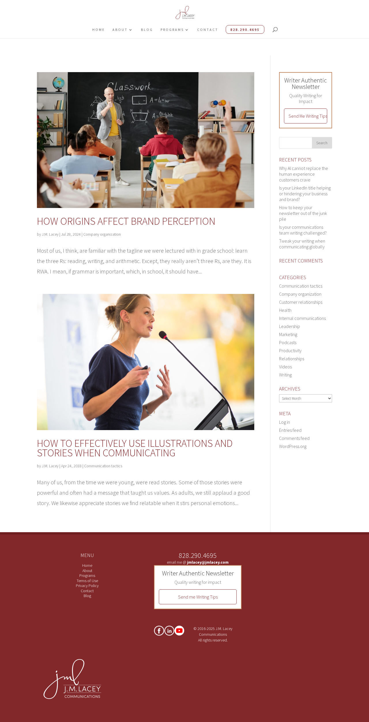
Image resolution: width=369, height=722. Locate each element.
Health (285, 310)
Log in (284, 422)
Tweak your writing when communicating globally (302, 244)
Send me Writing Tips (198, 597)
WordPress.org (292, 446)
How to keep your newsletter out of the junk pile (303, 213)
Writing (285, 375)
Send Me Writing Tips (308, 116)
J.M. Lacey (50, 234)
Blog (147, 29)
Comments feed (294, 438)
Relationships (291, 358)
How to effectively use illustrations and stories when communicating (135, 448)
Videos (285, 367)
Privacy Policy (87, 585)
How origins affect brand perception (126, 221)
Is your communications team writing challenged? (303, 230)
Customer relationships (300, 302)
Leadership (289, 326)
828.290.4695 (245, 29)
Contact (207, 29)
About (120, 29)
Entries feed (290, 430)
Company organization (102, 234)
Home (98, 29)
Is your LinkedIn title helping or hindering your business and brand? (305, 193)
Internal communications (302, 318)
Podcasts (287, 342)
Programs (172, 29)
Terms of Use (87, 580)
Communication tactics (103, 465)
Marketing (288, 334)
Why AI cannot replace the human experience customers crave (303, 174)
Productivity (290, 350)
